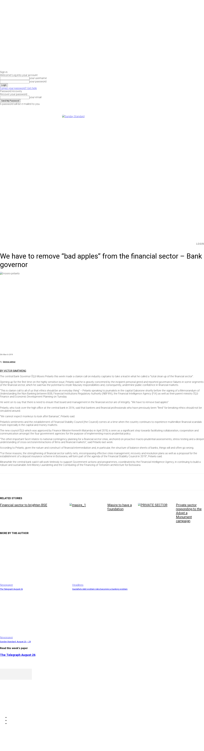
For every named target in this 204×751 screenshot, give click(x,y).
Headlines (77, 584)
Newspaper (6, 584)
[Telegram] (62, 482)
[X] (172, 107)
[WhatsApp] (39, 482)
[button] (191, 243)
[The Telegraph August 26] (34, 562)
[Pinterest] (28, 482)
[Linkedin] (51, 482)
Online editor (9, 362)
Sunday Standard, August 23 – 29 (15, 641)
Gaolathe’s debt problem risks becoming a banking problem (99, 589)
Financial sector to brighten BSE (23, 505)
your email (35, 97)
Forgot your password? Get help (18, 88)
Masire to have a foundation (119, 507)
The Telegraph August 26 (11, 589)
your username (38, 78)
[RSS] (19, 709)
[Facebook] (165, 107)
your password (37, 81)
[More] (74, 482)
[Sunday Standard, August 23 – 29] (34, 615)
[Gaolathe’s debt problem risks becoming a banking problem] (106, 562)
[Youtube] (176, 107)
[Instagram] (169, 107)
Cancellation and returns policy (191, 742)
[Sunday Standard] (102, 174)
